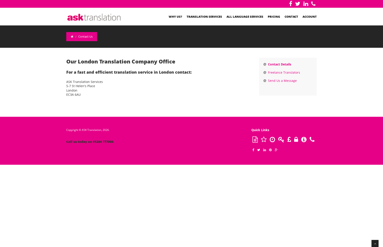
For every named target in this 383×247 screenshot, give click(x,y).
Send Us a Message (282, 81)
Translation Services (204, 17)
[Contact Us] (313, 4)
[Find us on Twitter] (297, 4)
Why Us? (175, 17)
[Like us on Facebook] (290, 4)
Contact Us (85, 36)
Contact (291, 17)
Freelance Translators (284, 72)
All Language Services (245, 17)
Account (310, 17)
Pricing (274, 17)
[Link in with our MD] (305, 4)
